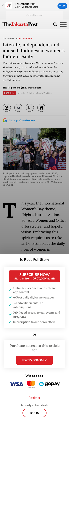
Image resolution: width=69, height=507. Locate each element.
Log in (34, 413)
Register (34, 398)
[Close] (3, 5)
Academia (26, 38)
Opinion (8, 38)
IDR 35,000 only (34, 360)
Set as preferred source (22, 120)
